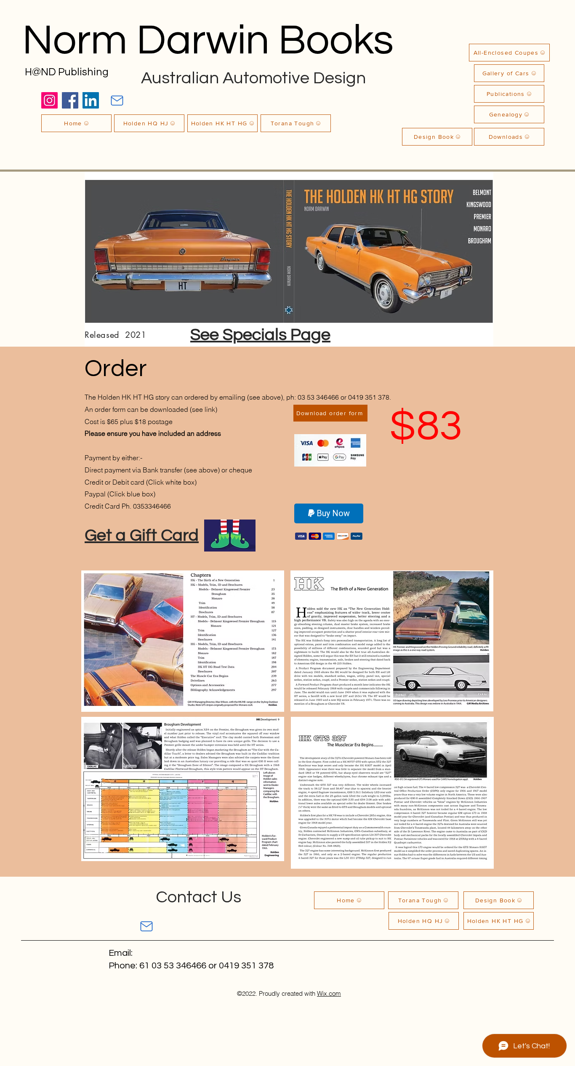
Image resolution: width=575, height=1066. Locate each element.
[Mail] (117, 100)
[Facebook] (70, 100)
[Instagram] (49, 100)
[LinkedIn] (91, 100)
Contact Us (198, 897)
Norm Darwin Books (208, 40)
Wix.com (329, 993)
